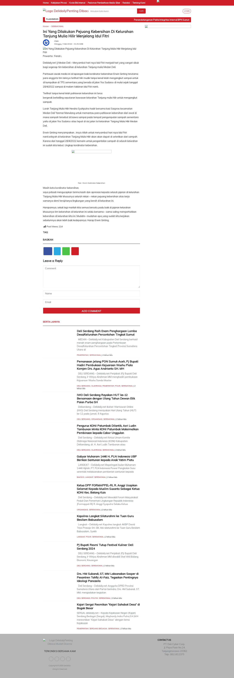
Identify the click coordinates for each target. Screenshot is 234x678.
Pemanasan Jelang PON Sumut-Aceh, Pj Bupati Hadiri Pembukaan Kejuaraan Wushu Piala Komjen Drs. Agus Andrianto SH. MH (107, 365)
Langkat (89, 477)
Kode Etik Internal (77, 2)
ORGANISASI (96, 419)
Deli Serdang (83, 386)
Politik (94, 598)
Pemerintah (83, 355)
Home (46, 2)
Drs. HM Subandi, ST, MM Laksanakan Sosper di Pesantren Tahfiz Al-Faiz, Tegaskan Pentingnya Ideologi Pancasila (108, 577)
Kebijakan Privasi (59, 2)
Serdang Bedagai (98, 628)
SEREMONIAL (95, 355)
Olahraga (96, 386)
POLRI (117, 386)
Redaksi (126, 2)
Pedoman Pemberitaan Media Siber (104, 2)
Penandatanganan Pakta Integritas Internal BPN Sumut (157, 19)
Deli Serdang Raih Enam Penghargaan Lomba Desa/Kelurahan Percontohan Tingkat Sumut (107, 332)
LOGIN (187, 11)
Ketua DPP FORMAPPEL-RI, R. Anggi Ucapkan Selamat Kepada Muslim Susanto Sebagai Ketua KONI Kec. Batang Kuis (108, 489)
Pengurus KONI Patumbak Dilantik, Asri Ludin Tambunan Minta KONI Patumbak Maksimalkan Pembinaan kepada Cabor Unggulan (107, 429)
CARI (141, 11)
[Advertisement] (168, 89)
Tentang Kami (139, 2)
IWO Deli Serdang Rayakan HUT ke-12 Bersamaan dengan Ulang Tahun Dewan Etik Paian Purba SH (106, 398)
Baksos (80, 477)
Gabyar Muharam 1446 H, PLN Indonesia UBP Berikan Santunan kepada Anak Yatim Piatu (107, 458)
